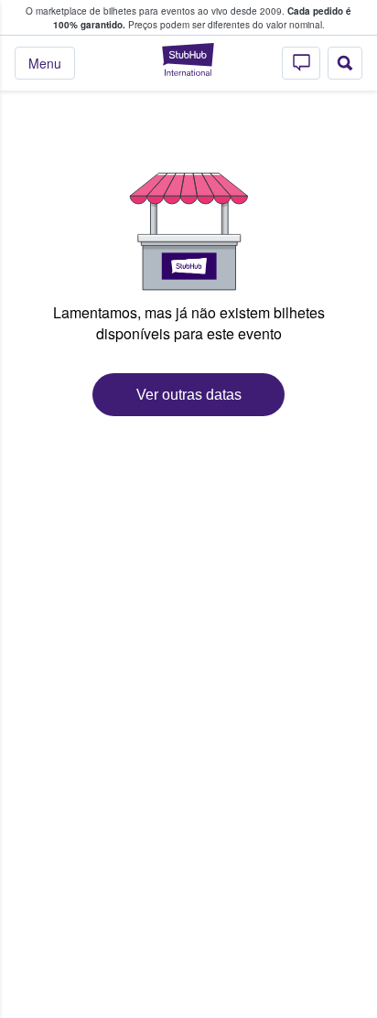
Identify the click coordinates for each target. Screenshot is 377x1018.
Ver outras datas (189, 394)
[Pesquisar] (345, 63)
